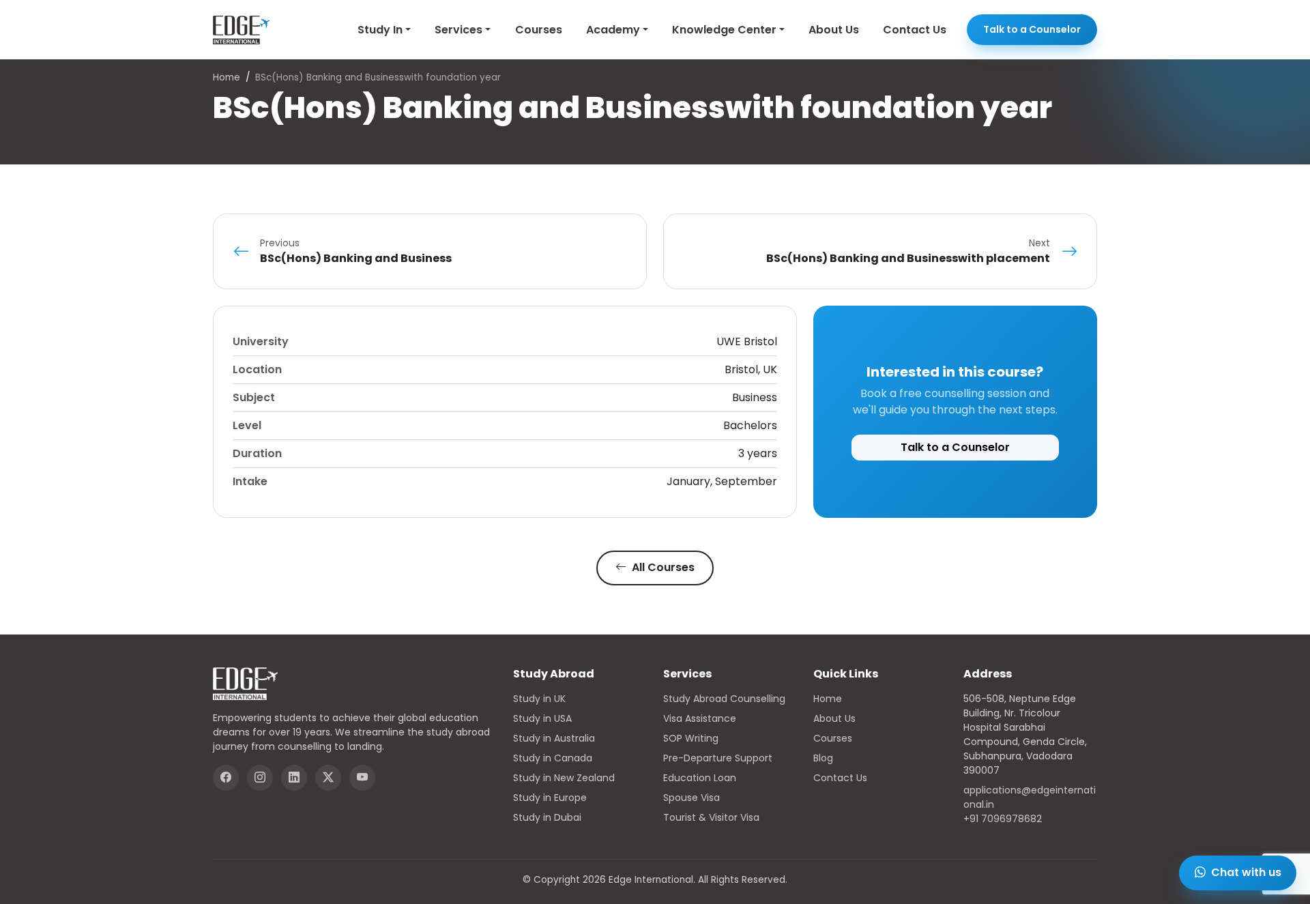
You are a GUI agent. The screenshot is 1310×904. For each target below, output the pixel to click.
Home (226, 77)
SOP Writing (690, 738)
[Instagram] (260, 778)
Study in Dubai (547, 817)
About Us (834, 30)
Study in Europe (550, 797)
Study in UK (539, 698)
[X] (328, 778)
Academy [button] (613, 30)
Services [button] (458, 30)
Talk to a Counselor (1032, 29)
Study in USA (542, 718)
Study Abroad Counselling (724, 698)
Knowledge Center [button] (724, 30)
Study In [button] (380, 30)
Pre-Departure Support (717, 758)
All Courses (662, 567)
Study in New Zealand (564, 778)
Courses (538, 30)
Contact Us (914, 30)
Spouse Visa (691, 797)
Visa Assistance (699, 718)
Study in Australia (554, 738)
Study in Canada (552, 758)
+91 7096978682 (1002, 819)
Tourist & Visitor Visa (711, 817)
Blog (823, 758)
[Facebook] (226, 778)
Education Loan (699, 778)
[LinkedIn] (294, 778)
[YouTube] (362, 778)
